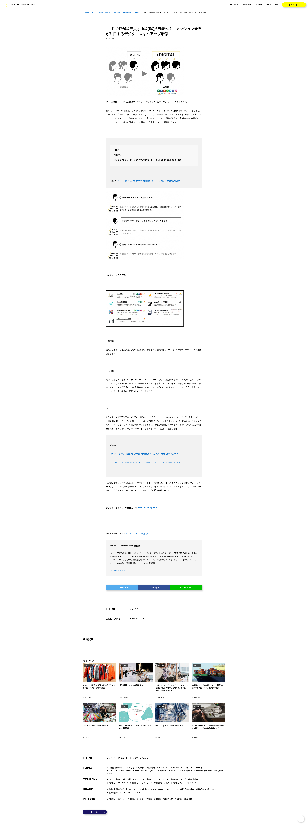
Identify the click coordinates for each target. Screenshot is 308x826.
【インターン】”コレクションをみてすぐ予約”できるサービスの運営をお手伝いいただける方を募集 (145, 462)
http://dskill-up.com (147, 507)
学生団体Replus (187, 789)
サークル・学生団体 (194, 768)
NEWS (268, 5)
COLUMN (234, 5)
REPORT (258, 5)
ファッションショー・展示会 (120, 770)
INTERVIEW (247, 5)
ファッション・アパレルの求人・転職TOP (96, 12)
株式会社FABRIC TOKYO (118, 783)
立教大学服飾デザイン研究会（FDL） (123, 789)
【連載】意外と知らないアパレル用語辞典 (150, 770)
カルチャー (146, 758)
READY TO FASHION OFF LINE (171, 768)
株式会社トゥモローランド (142, 783)
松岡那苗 (188, 799)
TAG (276, 5)
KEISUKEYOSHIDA (132, 792)
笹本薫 (149, 799)
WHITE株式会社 (138, 618)
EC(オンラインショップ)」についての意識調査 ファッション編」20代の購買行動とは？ (148, 160)
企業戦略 (151, 768)
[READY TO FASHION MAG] (20, 5)
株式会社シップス (162, 783)
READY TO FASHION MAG (122, 12)
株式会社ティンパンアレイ (155, 779)
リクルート (123, 758)
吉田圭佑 (112, 799)
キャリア (135, 609)
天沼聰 (178, 799)
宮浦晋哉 (131, 799)
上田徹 (140, 799)
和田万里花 (168, 799)
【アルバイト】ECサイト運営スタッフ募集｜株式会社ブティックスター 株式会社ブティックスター (145, 454)
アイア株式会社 (115, 779)
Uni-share (145, 789)
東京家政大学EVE (115, 792)
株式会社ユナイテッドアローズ (184, 783)
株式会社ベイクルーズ (177, 779)
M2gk (215, 789)
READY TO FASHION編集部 (137, 533)
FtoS (176, 789)
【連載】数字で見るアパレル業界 (121, 768)
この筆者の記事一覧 (117, 570)
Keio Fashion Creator (161, 789)
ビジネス (112, 758)
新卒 (110, 773)
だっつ (121, 799)
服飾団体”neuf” (203, 789)
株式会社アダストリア (132, 779)
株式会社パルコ (195, 779)
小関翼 (158, 799)
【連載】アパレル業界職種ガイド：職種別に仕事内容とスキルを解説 (196, 770)
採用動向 (141, 768)
